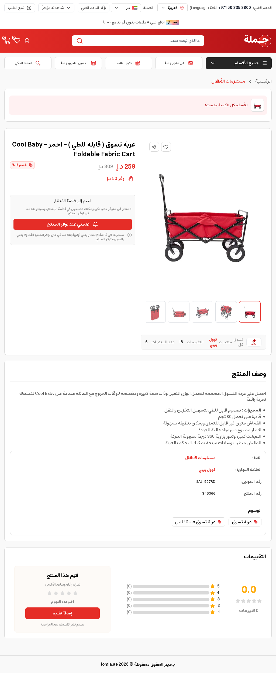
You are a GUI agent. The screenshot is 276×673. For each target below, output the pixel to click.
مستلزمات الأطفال (200, 458)
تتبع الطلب (16, 8)
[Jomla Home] (258, 40)
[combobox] (172, 8)
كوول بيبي (207, 470)
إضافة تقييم (62, 613)
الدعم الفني (90, 8)
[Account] (27, 41)
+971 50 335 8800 (234, 8)
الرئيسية (263, 81)
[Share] (154, 147)
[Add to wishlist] (166, 147)
